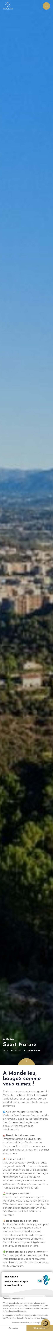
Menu (45, 6)
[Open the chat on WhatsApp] (45, 1323)
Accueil (6, 1050)
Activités (18, 1050)
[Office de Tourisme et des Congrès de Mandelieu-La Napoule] (8, 6)
